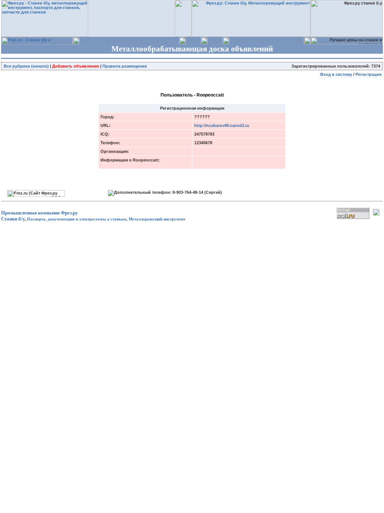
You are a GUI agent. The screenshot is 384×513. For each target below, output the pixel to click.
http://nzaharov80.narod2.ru (221, 125)
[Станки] (251, 35)
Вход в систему (336, 74)
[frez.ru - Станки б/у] (37, 43)
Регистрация (368, 74)
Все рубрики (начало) (26, 66)
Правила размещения (124, 66)
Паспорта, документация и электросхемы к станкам (76, 219)
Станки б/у (13, 219)
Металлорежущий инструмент (157, 219)
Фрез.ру (69, 213)
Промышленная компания (30, 213)
